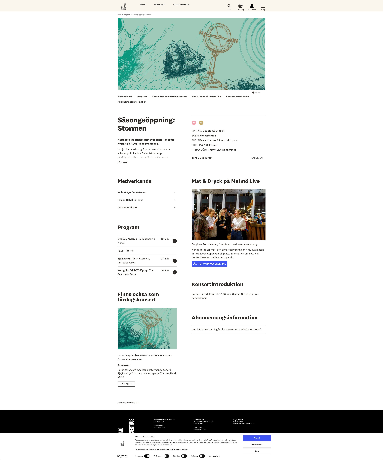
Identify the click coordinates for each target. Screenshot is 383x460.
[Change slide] (253, 93)
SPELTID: (197, 140)
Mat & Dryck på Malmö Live (206, 96)
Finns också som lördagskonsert (169, 96)
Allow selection (257, 444)
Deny (257, 451)
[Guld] (201, 123)
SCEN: (195, 135)
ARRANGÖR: (199, 149)
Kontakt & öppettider (181, 4)
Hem (119, 15)
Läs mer (122, 162)
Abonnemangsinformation (132, 101)
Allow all (257, 438)
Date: (121, 355)
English (143, 4)
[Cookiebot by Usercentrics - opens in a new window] (122, 456)
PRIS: (195, 145)
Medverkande (125, 96)
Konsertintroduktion (237, 96)
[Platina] (194, 123)
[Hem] (123, 6)
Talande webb (159, 4)
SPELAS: (197, 130)
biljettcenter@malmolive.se (244, 423)
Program (127, 15)
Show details (213, 456)
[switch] (166, 456)
